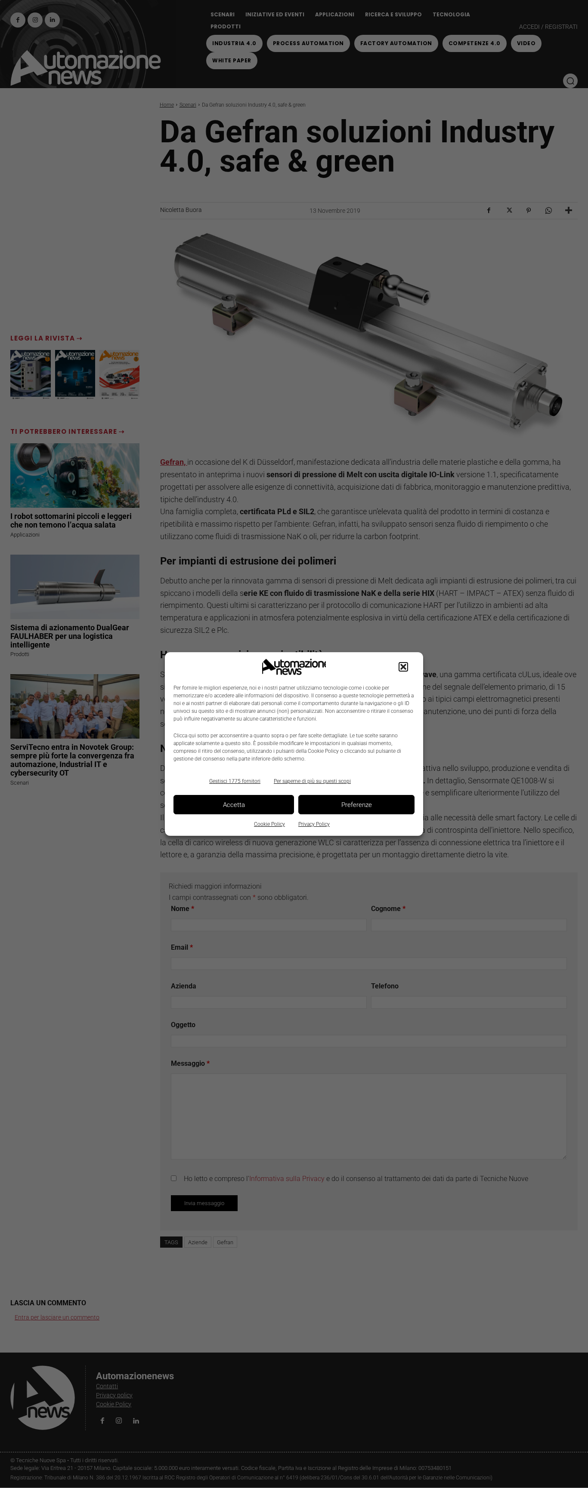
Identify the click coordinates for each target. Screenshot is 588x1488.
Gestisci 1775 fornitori (234, 781)
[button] (403, 667)
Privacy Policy (314, 824)
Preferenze (356, 805)
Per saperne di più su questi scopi (312, 781)
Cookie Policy (269, 824)
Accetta (234, 805)
